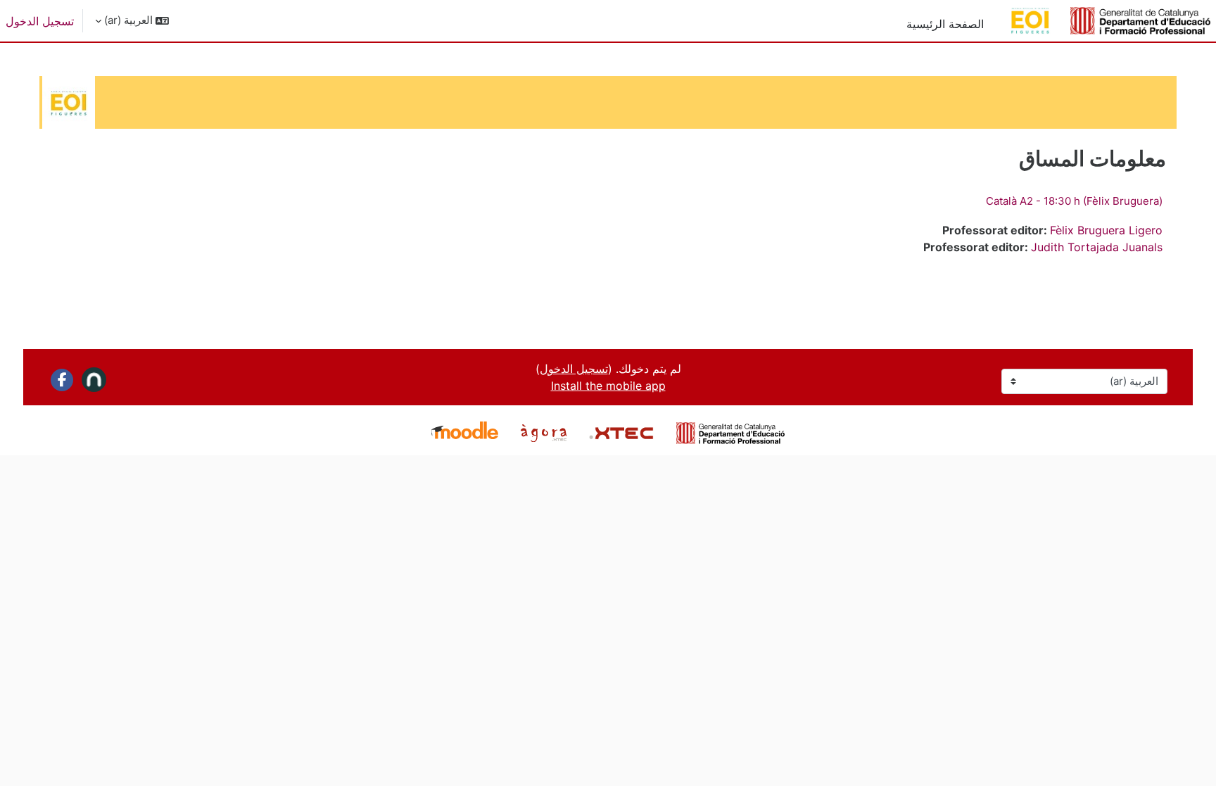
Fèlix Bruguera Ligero (1106, 230)
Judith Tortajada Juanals (1097, 247)
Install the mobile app (608, 386)
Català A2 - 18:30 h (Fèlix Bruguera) (1074, 201)
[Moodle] (464, 432)
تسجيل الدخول (40, 21)
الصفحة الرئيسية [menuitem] (945, 24)
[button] (132, 21)
